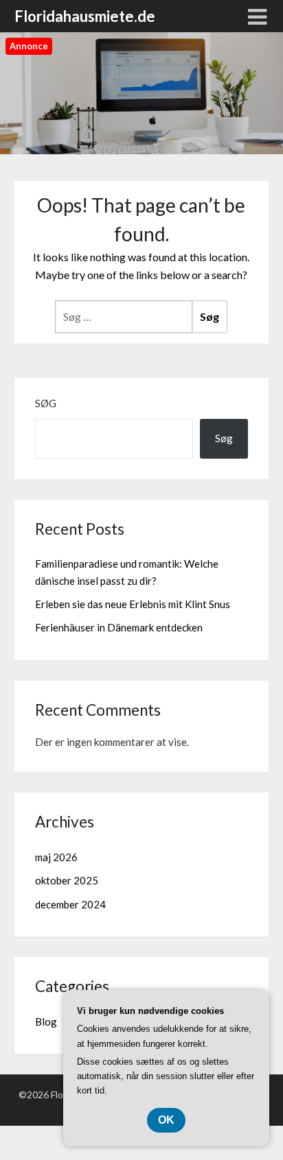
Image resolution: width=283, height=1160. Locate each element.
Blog (46, 1021)
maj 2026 (56, 857)
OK (166, 1120)
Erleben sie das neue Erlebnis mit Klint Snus (132, 604)
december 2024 (70, 904)
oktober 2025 (66, 880)
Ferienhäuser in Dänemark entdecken (119, 627)
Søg (45, 403)
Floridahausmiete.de (84, 16)
